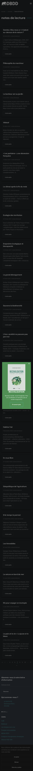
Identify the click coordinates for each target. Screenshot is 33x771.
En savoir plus (16, 404)
